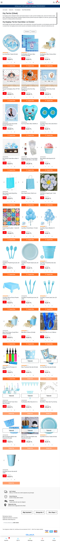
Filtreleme (27, 31)
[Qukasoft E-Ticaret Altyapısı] (30, 535)
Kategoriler (39, 512)
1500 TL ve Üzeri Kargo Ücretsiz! (30, 6)
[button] (56, 2)
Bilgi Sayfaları (27, 512)
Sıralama (33, 31)
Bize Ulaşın (52, 512)
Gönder (17, 522)
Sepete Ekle (12, 65)
